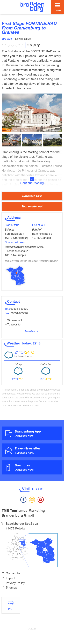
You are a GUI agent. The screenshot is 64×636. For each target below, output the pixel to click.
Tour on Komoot (32, 206)
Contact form (14, 573)
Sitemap (11, 587)
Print (10, 609)
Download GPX (32, 196)
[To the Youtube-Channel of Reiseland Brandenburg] (40, 499)
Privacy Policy (15, 583)
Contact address (15, 242)
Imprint (10, 578)
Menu (58, 10)
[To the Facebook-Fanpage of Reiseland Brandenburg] (23, 499)
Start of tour (12, 225)
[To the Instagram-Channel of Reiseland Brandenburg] (32, 499)
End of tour (38, 225)
